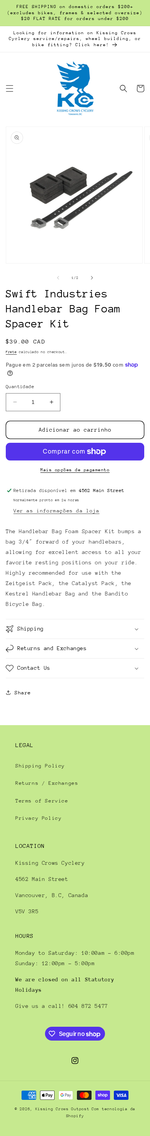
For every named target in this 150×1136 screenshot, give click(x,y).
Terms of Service (41, 801)
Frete (11, 352)
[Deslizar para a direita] (91, 277)
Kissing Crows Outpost (62, 1109)
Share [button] (23, 693)
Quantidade (20, 386)
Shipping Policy (40, 766)
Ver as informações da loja (56, 511)
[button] (9, 88)
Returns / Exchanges (46, 783)
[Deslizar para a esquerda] (58, 277)
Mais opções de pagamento (75, 469)
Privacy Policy (38, 818)
